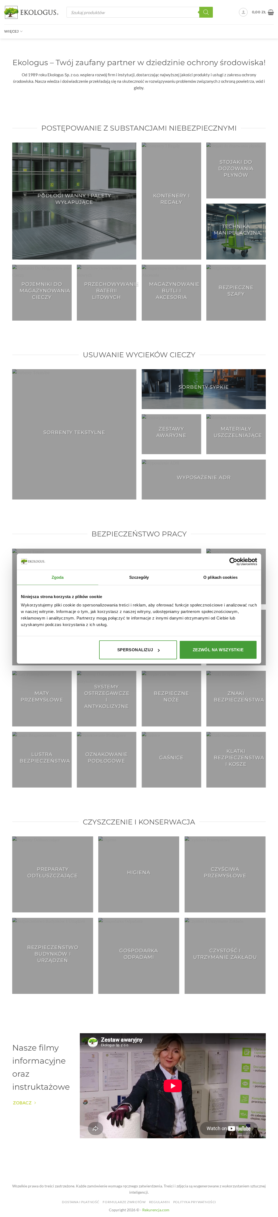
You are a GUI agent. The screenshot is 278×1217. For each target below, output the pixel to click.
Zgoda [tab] (58, 577)
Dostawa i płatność (80, 1202)
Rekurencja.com (155, 1209)
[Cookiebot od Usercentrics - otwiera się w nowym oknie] (233, 561)
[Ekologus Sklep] (31, 12)
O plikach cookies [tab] (220, 577)
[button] (243, 12)
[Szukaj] (206, 12)
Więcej (11, 31)
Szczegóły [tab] (139, 577)
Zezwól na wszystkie (218, 649)
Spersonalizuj (135, 649)
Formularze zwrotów (124, 1202)
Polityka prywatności (194, 1202)
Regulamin (159, 1202)
